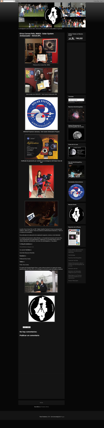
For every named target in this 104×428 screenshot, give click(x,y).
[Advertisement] (41, 386)
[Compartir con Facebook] (28, 327)
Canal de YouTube (73, 260)
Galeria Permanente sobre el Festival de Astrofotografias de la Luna (76, 264)
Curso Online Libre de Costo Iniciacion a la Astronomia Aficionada (75, 251)
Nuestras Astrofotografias (74, 257)
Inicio (41, 402)
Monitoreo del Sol (72, 268)
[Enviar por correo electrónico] (23, 327)
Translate (80, 101)
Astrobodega (71, 255)
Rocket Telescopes (73, 280)
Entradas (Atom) (45, 406)
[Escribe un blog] (25, 327)
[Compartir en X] (26, 327)
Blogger (62, 416)
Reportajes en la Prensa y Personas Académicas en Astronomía (75, 277)
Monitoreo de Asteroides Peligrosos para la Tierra (74, 271)
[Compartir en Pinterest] (30, 327)
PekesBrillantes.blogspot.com (27, 247)
